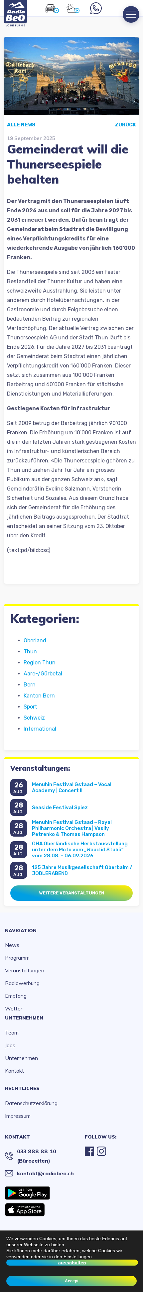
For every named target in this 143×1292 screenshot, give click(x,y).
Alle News (21, 125)
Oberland (35, 640)
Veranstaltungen (24, 970)
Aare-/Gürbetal (43, 673)
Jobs (10, 1045)
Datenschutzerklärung (31, 1103)
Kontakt (14, 1070)
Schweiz (34, 718)
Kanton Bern (39, 695)
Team (12, 1032)
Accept (71, 1281)
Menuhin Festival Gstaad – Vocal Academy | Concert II (71, 787)
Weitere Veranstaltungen (71, 892)
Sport (30, 707)
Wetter (13, 1008)
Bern (30, 684)
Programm (17, 957)
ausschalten (72, 1262)
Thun (30, 651)
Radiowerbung (22, 983)
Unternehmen (24, 1018)
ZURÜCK (125, 125)
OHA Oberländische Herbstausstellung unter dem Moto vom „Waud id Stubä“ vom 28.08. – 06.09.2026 (80, 850)
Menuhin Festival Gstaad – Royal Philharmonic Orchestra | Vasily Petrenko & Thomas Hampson (72, 828)
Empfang (16, 995)
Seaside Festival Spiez (60, 807)
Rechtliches (22, 1088)
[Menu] (131, 14)
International (40, 729)
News (12, 945)
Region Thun (40, 662)
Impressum (18, 1115)
